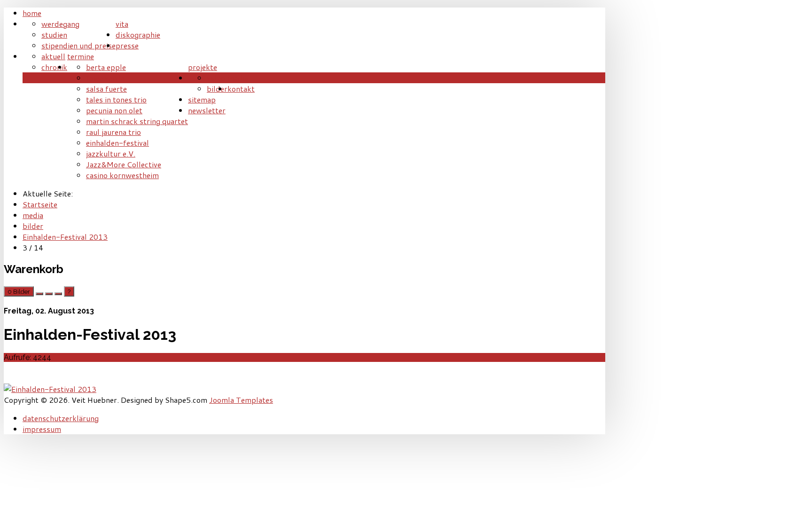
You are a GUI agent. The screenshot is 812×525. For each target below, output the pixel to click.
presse (127, 45)
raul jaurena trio (113, 131)
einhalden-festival (117, 142)
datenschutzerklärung (61, 418)
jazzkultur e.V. (110, 153)
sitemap (202, 99)
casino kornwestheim (122, 175)
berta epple (106, 67)
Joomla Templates (241, 399)
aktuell (53, 56)
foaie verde (105, 77)
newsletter (207, 110)
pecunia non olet (114, 110)
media (237, 77)
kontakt (241, 88)
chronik (54, 67)
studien (54, 34)
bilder (217, 88)
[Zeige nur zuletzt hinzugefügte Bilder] (58, 293)
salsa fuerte (106, 88)
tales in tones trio (116, 99)
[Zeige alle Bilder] (49, 293)
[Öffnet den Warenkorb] (39, 293)
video (216, 77)
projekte (202, 67)
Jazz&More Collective (123, 164)
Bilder (19, 291)
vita (122, 23)
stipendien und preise (78, 45)
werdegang (60, 23)
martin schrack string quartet (137, 121)
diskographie (138, 34)
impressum (42, 428)
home (32, 13)
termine (80, 56)
